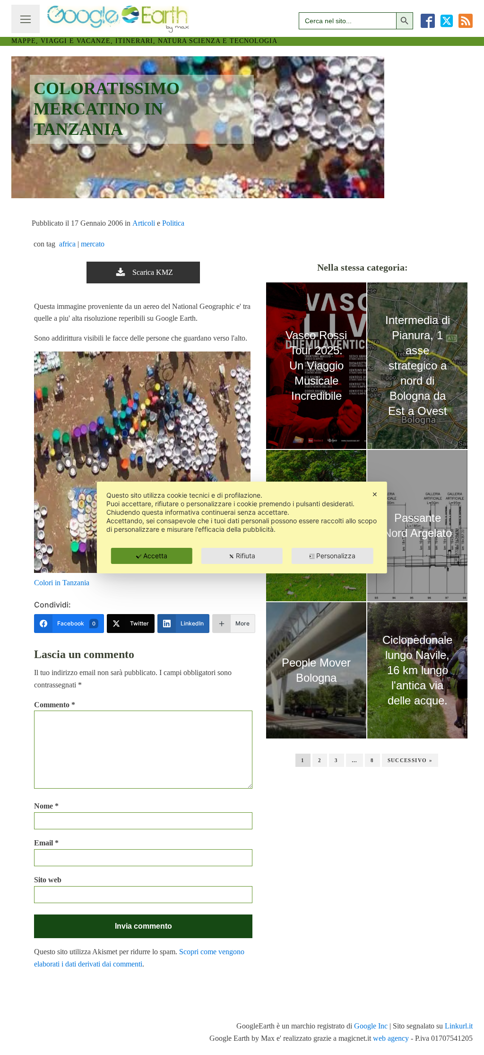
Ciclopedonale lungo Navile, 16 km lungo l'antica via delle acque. (417, 670)
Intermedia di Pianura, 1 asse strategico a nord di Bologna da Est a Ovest (417, 365)
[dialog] (242, 527)
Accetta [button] (155, 556)
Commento (54, 705)
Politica (173, 223)
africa (67, 244)
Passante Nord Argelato (417, 525)
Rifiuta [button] (245, 556)
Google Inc (371, 1026)
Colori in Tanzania (61, 583)
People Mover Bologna (316, 670)
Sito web (47, 880)
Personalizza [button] (335, 556)
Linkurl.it (459, 1026)
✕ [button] (375, 494)
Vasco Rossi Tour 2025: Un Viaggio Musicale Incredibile (316, 365)
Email (46, 843)
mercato (92, 244)
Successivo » (410, 760)
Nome (46, 806)
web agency (391, 1038)
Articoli (143, 223)
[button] (143, 272)
